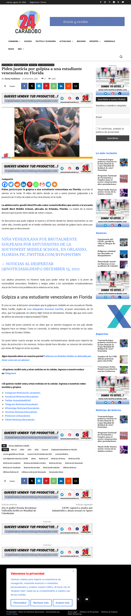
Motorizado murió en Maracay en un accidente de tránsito (108, 263)
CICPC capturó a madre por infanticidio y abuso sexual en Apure (72, 509)
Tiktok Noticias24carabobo (20, 419)
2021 (29, 449)
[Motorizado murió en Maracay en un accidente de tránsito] (124, 264)
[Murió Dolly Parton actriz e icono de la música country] (124, 193)
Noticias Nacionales (32, 467)
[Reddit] (17, 184)
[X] (118, 2)
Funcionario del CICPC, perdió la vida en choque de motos (106, 242)
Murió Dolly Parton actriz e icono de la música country (107, 192)
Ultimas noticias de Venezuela (34, 472)
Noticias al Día (74, 458)
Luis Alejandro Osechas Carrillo (45, 309)
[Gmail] (42, 184)
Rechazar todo (41, 602)
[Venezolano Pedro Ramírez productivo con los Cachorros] (124, 370)
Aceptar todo (62, 602)
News (33, 458)
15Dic (22, 449)
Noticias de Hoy (55, 463)
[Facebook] (100, 2)
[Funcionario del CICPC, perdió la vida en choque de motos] (124, 242)
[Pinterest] (109, 2)
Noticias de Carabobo (11, 463)
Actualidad (7, 65)
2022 (36, 449)
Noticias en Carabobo (11, 467)
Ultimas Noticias (46, 65)
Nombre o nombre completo (111, 105)
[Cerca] (73, 571)
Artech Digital (12, 614)
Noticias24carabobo (51, 467)
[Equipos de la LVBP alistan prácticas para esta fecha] (124, 359)
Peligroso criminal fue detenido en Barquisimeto (107, 253)
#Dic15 (13, 449)
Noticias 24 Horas (58, 458)
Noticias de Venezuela (74, 463)
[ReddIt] (68, 86)
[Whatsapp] (36, 184)
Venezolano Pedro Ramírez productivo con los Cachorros (107, 369)
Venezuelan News (56, 472)
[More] (54, 184)
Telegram (10, 373)
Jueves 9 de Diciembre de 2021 (39, 454)
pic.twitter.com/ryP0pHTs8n (50, 254)
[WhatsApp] (53, 86)
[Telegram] (114, 2)
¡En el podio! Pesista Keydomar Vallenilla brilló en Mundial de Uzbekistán (19, 511)
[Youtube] (123, 2)
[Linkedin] (61, 86)
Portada (33, 65)
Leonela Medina (61, 454)
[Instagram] (105, 2)
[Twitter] (11, 184)
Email (99, 117)
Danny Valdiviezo (12, 78)
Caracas (45, 449)
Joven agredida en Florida (13, 454)
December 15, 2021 (61, 269)
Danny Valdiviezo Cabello (19, 445)
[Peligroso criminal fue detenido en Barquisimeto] (124, 254)
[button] (121, 56)
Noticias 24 (43, 458)
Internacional (20, 65)
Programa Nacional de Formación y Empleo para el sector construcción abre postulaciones (107, 180)
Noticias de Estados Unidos (35, 463)
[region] (41, 589)
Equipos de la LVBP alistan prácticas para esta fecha (107, 358)
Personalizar (20, 602)
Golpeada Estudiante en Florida (64, 449)
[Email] (76, 86)
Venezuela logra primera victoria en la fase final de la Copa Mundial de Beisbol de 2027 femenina (107, 164)
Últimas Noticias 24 (10, 472)
